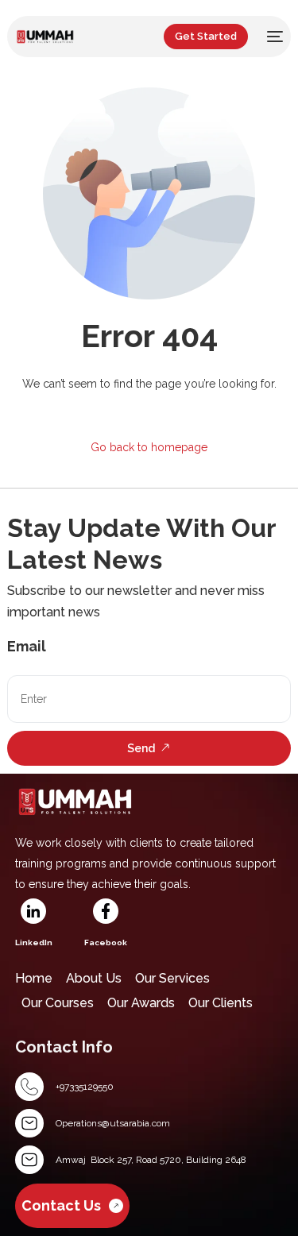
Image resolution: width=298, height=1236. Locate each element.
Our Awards (141, 1002)
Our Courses (57, 1002)
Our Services (172, 978)
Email (26, 646)
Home (33, 978)
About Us (94, 978)
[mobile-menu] (273, 36)
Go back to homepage (149, 447)
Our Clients (220, 1002)
